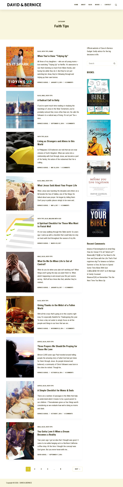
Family (51, 51)
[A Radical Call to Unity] (20, 109)
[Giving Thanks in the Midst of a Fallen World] (20, 314)
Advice (39, 342)
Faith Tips (45, 51)
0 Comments (69, 82)
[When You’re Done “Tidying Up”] (20, 67)
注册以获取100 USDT (95, 271)
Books (97, 5)
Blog (90, 5)
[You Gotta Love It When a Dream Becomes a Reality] (20, 441)
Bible (43, 95)
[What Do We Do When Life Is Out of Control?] (20, 272)
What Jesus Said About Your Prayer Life (57, 185)
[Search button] (114, 63)
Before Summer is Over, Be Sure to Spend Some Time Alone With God (100, 264)
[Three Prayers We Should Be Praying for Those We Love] (20, 357)
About (83, 5)
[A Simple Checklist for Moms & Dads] (20, 400)
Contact (108, 5)
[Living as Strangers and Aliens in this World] (20, 152)
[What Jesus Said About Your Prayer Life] (20, 193)
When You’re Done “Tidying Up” (52, 56)
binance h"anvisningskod (96, 249)
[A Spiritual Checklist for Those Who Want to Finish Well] (20, 231)
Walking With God (55, 218)
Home (76, 5)
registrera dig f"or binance (97, 261)
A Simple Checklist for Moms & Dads (55, 390)
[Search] (116, 5)
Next (76, 469)
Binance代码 (92, 277)
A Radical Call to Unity (48, 100)
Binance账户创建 (94, 255)
